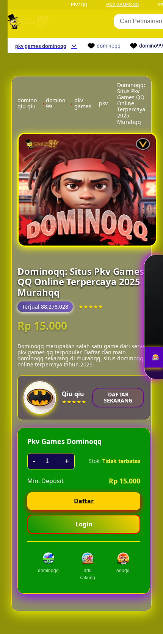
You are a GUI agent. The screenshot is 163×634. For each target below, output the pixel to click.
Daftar (84, 501)
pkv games (82, 103)
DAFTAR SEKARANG (118, 397)
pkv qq (79, 4)
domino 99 (55, 103)
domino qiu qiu (27, 103)
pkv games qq (122, 4)
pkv (103, 103)
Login (83, 524)
